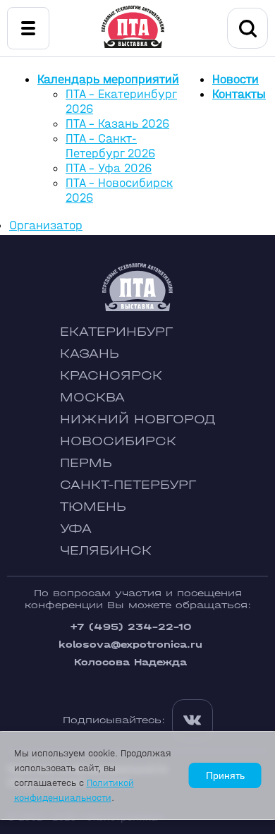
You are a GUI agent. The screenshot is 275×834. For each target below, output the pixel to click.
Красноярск (111, 375)
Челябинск (106, 550)
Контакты (239, 94)
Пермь (86, 463)
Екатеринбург (116, 332)
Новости (235, 79)
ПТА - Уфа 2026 (109, 168)
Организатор (45, 225)
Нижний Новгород (138, 419)
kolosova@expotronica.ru (130, 645)
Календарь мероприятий (108, 79)
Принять (225, 775)
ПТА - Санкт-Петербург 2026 (110, 146)
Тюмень (93, 507)
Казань (89, 353)
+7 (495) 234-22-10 (130, 627)
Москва (92, 397)
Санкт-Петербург (128, 485)
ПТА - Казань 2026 (117, 123)
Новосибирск (118, 441)
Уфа (76, 528)
